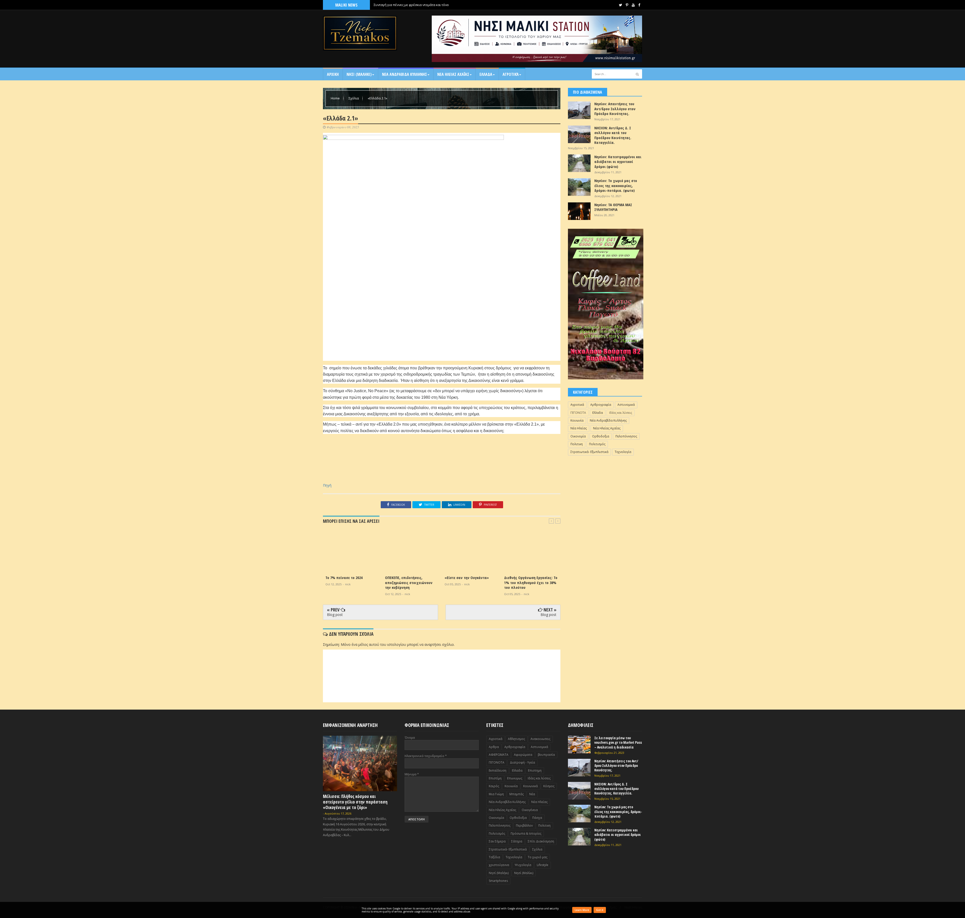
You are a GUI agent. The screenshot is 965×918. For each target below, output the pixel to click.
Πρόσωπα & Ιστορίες (526, 833)
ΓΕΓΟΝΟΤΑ (578, 413)
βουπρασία (546, 755)
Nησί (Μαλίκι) (523, 873)
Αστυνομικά (626, 405)
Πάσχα (537, 818)
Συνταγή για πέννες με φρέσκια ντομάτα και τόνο (411, 5)
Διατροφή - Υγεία (522, 762)
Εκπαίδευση (497, 770)
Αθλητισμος (516, 739)
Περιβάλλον (524, 825)
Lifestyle (542, 865)
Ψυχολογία (523, 865)
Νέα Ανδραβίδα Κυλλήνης (608, 420)
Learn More (582, 910)
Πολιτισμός (597, 444)
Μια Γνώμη (496, 794)
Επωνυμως (514, 778)
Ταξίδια (494, 857)
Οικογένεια (530, 810)
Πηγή (327, 485)
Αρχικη (333, 74)
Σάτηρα (516, 841)
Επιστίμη (495, 778)
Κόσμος (548, 786)
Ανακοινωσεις (540, 739)
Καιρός (494, 786)
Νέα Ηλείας (578, 428)
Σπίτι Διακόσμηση (541, 841)
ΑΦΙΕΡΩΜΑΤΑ (498, 755)
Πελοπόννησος (626, 436)
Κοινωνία (577, 420)
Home (336, 98)
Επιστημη (535, 770)
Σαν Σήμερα (497, 841)
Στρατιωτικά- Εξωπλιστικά (589, 452)
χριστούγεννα (499, 865)
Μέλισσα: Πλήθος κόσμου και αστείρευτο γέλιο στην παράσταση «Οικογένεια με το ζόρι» (355, 801)
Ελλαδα (485, 74)
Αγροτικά (511, 74)
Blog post (335, 614)
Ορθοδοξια (600, 436)
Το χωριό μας (537, 857)
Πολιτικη (576, 444)
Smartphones (498, 881)
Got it (599, 910)
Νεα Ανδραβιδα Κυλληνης (404, 74)
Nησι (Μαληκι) (359, 74)
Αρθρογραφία (600, 405)
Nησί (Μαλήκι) (499, 873)
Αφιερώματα (523, 755)
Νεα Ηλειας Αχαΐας (453, 74)
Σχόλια (354, 98)
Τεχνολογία (623, 452)
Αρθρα (494, 747)
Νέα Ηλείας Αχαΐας (606, 428)
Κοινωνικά (530, 786)
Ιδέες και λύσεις (620, 413)
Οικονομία (578, 436)
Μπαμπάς (516, 794)
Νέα (532, 794)
